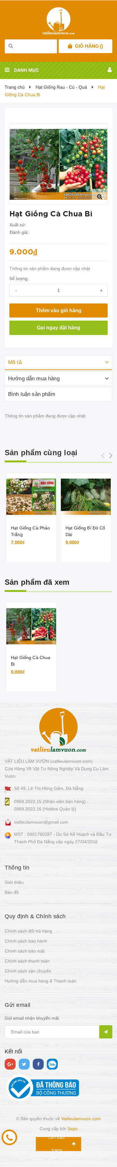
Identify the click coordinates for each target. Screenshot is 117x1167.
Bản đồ (12, 892)
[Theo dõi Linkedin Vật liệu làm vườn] (52, 1064)
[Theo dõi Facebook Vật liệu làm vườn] (38, 1064)
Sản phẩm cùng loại (41, 452)
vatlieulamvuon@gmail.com (41, 822)
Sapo (72, 1128)
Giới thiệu (14, 882)
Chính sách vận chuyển (28, 970)
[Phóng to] (99, 196)
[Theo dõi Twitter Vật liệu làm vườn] (24, 1064)
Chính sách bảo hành (26, 940)
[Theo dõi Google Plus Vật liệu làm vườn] (10, 1064)
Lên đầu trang (57, 1144)
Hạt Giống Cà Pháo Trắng (30, 531)
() (89, 46)
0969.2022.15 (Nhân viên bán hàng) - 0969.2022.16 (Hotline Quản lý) (51, 805)
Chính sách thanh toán (27, 960)
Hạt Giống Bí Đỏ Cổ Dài (85, 531)
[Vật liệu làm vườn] (58, 729)
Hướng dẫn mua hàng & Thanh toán (40, 980)
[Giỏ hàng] (70, 46)
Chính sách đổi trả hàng (28, 930)
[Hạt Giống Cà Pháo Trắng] (31, 496)
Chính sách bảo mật (25, 950)
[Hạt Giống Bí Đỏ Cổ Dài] (86, 496)
